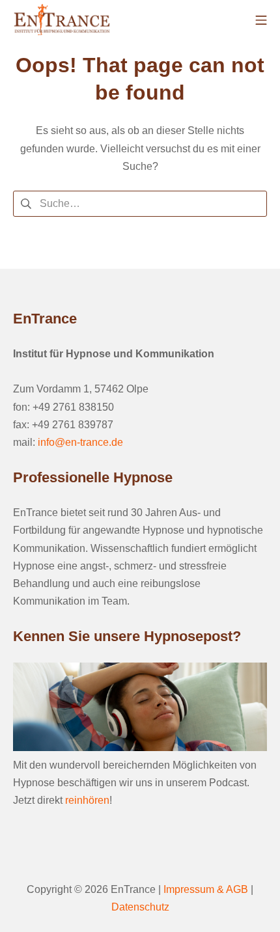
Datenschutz (140, 906)
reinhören (87, 800)
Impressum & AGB (205, 889)
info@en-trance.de (80, 442)
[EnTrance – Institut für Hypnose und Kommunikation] (62, 19)
